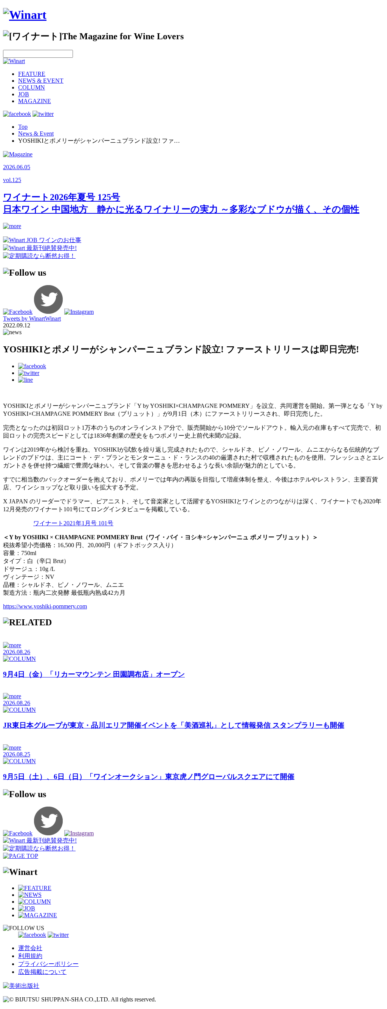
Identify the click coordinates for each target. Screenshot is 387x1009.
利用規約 (30, 956)
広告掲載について (42, 972)
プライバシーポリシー (48, 964)
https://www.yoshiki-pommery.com (45, 606)
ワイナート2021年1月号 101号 (73, 523)
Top (23, 126)
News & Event (36, 133)
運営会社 (30, 948)
